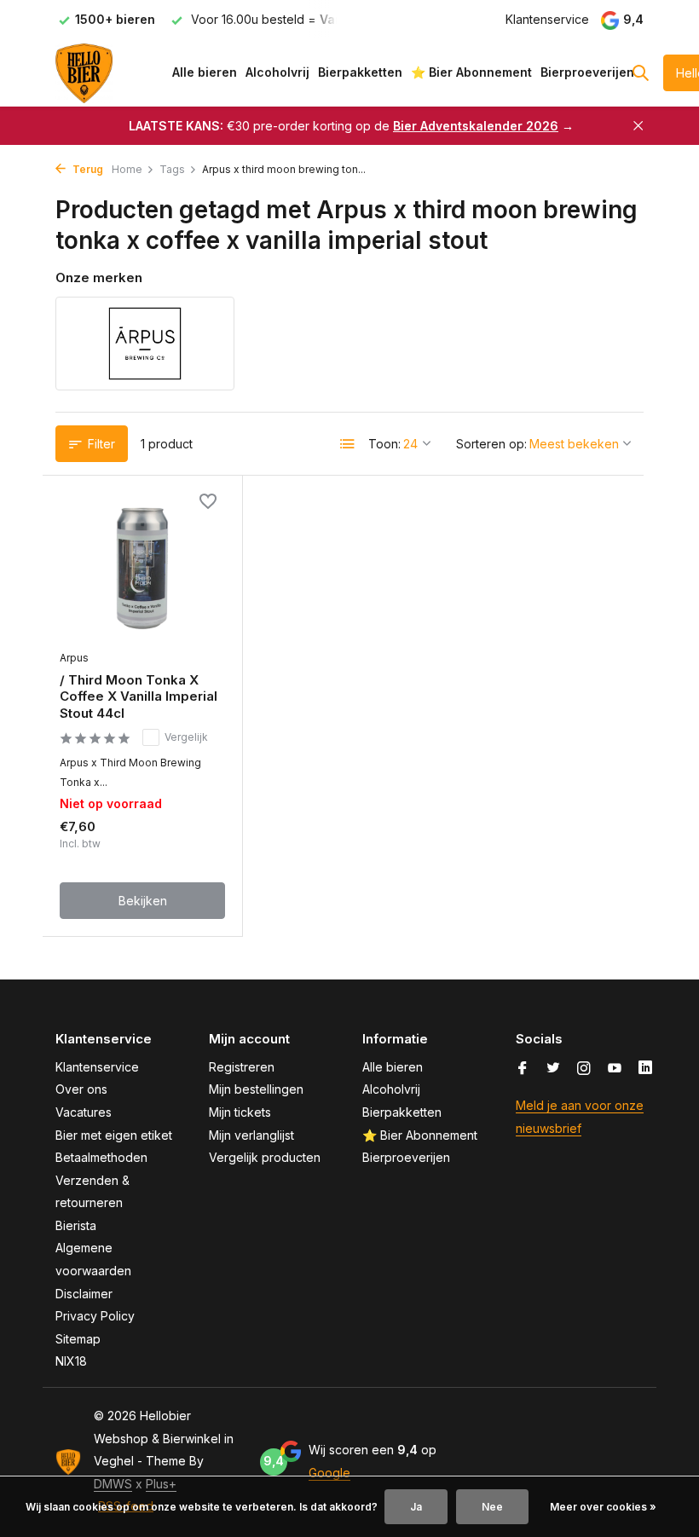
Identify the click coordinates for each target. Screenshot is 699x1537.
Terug (86, 169)
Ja (416, 1506)
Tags (172, 169)
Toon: (384, 443)
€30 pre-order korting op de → (351, 125)
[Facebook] (522, 1069)
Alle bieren (204, 72)
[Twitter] (553, 1069)
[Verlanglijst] (208, 503)
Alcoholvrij (277, 72)
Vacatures (83, 1112)
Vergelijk (186, 737)
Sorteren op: (491, 443)
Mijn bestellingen (256, 1089)
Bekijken (142, 900)
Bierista (75, 1225)
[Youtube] (614, 1069)
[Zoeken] (640, 72)
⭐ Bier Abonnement (471, 72)
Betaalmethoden (101, 1157)
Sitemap (78, 1339)
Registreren (241, 1067)
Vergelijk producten (265, 1157)
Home (127, 169)
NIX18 (71, 1361)
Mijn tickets (240, 1112)
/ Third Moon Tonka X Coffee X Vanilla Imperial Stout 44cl (138, 696)
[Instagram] (584, 1069)
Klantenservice (547, 19)
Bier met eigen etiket (113, 1135)
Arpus (74, 657)
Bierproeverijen (587, 72)
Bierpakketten (360, 72)
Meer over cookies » (603, 1506)
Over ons (81, 1089)
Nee (492, 1506)
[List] (347, 444)
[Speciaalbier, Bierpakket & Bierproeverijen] (108, 72)
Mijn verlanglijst (251, 1135)
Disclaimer (84, 1293)
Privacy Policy (95, 1316)
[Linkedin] (645, 1069)
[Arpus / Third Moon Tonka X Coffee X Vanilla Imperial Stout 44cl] (142, 567)
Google (329, 1472)
